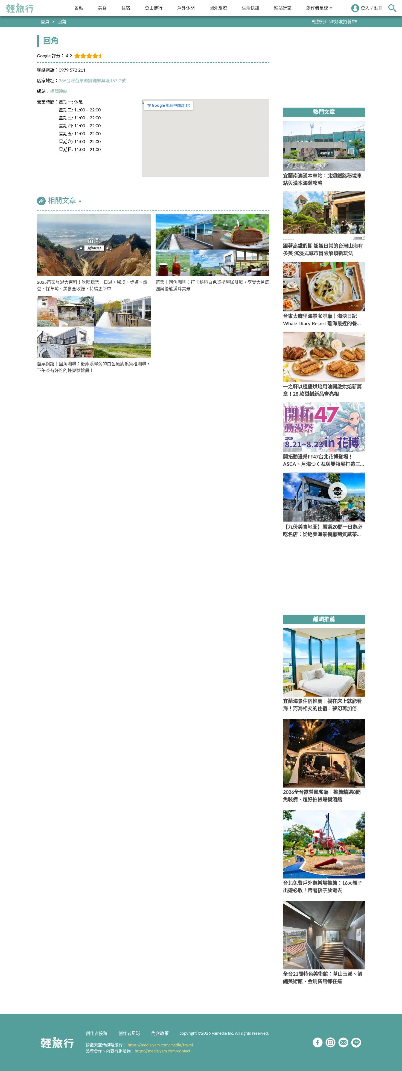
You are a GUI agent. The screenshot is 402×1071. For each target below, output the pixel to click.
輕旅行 (19, 8)
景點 (78, 8)
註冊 (378, 8)
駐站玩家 (283, 8)
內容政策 (160, 1033)
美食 (102, 8)
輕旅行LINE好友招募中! (334, 22)
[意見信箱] (343, 1042)
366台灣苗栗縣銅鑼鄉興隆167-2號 (92, 81)
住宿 (125, 8)
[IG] (330, 1042)
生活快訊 (250, 8)
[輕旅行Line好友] (356, 1042)
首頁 (45, 22)
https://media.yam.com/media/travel (160, 1045)
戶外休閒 (186, 8)
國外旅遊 (218, 8)
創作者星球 (317, 8)
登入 (365, 8)
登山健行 (153, 8)
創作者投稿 (96, 1033)
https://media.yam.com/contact (162, 1051)
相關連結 (59, 91)
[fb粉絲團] (318, 1042)
